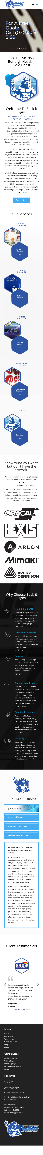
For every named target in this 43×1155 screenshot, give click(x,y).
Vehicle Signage (10, 1061)
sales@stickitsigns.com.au (14, 1092)
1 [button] (13, 1009)
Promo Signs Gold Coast (16, 826)
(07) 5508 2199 (11, 1088)
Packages (7, 1069)
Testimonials (9, 1039)
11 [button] (29, 1009)
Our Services (9, 1036)
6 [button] (21, 1009)
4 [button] (18, 1009)
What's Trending (10, 1042)
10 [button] (28, 1009)
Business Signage (11, 1058)
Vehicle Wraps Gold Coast (17, 835)
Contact (7, 1047)
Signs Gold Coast (13, 808)
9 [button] (26, 1009)
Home (6, 1033)
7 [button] (23, 1009)
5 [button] (20, 1009)
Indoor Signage (10, 1064)
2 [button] (15, 1009)
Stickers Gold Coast (14, 817)
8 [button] (24, 1009)
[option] (21, 982)
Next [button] (38, 984)
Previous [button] (5, 984)
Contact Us (21, 200)
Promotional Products (12, 1066)
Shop (6, 1044)
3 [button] (16, 1009)
